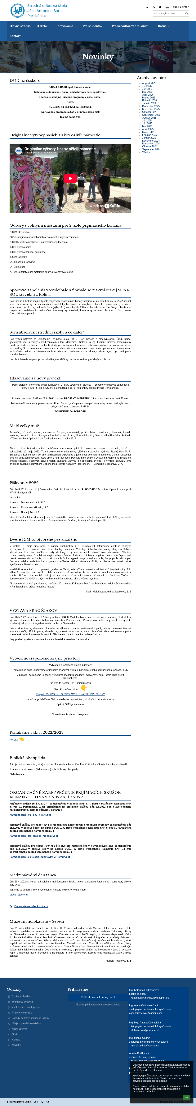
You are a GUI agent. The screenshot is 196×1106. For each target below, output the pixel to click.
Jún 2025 (147, 123)
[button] (160, 7)
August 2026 (149, 83)
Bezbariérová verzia (20, 1101)
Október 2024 (149, 146)
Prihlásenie (181, 7)
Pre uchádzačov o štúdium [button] (130, 26)
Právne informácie (22, 1012)
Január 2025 (149, 137)
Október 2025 (149, 112)
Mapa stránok (19, 1028)
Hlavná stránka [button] (20, 26)
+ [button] (149, 7)
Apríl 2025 (148, 129)
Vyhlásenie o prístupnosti (26, 1007)
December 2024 (151, 140)
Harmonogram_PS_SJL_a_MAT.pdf (30, 814)
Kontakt (16, 1039)
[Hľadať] (187, 13)
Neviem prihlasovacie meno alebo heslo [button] (98, 1004)
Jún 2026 (147, 89)
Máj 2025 (147, 126)
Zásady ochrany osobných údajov (30, 1018)
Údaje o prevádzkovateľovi (26, 1023)
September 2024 (151, 149)
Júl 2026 (147, 86)
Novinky (16, 1045)
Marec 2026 (148, 97)
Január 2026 (149, 103)
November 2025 (151, 109)
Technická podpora (22, 1001)
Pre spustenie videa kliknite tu (31, 906)
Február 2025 (149, 135)
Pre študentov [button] (92, 26)
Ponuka (14, 739)
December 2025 (151, 106)
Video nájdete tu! (19, 894)
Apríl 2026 (148, 94)
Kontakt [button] (15, 36)
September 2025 (151, 114)
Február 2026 (149, 100)
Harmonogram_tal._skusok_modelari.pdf (34, 835)
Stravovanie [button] (65, 26)
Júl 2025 (147, 120)
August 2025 (149, 117)
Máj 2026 (147, 91)
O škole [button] (42, 26)
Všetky (146, 152)
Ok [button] (186, 1097)
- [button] (155, 7)
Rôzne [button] (162, 26)
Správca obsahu (21, 996)
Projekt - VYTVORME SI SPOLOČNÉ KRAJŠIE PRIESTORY (70, 694)
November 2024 (151, 143)
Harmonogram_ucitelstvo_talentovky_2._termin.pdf (40, 856)
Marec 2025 (148, 132)
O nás (15, 1034)
